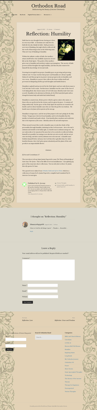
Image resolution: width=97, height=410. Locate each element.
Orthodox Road (48, 6)
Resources (47, 14)
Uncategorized (69, 388)
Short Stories (69, 369)
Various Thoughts (61, 183)
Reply (31, 231)
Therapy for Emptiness (72, 385)
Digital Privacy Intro (34, 14)
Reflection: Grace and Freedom (65, 319)
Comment (26, 258)
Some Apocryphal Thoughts (73, 372)
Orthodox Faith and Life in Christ (52, 171)
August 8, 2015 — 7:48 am (51, 224)
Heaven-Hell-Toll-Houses (72, 346)
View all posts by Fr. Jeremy (35, 194)
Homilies (67, 349)
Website (25, 297)
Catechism (68, 339)
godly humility (69, 185)
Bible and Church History (73, 336)
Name (24, 285)
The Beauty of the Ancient (73, 378)
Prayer (67, 365)
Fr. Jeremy (49, 29)
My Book (22, 14)
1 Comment (57, 29)
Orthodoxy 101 (69, 362)
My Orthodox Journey (71, 359)
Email (24, 291)
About (5, 14)
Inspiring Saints (70, 352)
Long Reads (68, 356)
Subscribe (14, 14)
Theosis (67, 382)
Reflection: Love (27, 319)
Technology (68, 375)
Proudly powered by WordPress (38, 406)
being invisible (61, 185)
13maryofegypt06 (37, 224)
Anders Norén (63, 406)
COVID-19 (68, 343)
